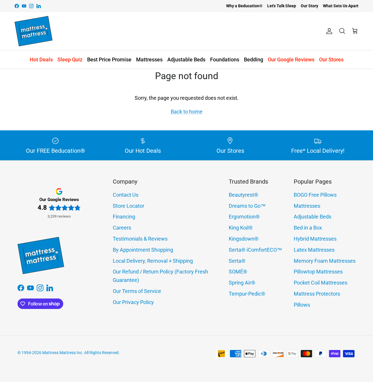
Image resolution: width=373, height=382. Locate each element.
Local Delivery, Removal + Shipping (153, 261)
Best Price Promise (109, 59)
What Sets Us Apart (340, 5)
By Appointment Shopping (143, 250)
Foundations (224, 59)
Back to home (187, 112)
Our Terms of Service (137, 291)
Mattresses (149, 59)
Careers (122, 228)
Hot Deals (41, 59)
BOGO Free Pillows (315, 195)
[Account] (328, 31)
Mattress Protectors (317, 294)
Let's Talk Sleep (281, 5)
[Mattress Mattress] (33, 31)
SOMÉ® (238, 272)
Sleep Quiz (69, 59)
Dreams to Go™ (247, 206)
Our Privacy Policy (133, 302)
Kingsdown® (243, 239)
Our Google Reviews (291, 59)
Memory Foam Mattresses (325, 261)
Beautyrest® (243, 195)
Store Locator (128, 206)
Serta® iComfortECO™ (255, 250)
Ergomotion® (244, 217)
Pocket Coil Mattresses (320, 283)
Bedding (253, 59)
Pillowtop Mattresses (318, 272)
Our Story (309, 5)
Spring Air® (242, 283)
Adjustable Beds (186, 59)
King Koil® (241, 228)
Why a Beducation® (244, 5)
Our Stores (331, 59)
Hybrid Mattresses (315, 239)
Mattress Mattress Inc (62, 352)
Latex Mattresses (314, 250)
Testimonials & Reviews (140, 239)
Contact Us (125, 195)
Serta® (237, 261)
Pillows (302, 305)
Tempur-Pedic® (247, 294)
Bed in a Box (308, 228)
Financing (124, 217)
